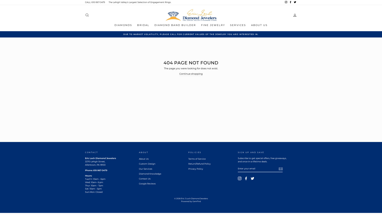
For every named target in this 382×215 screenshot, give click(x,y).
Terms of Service (197, 159)
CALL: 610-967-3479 (95, 2)
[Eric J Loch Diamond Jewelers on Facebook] (246, 178)
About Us (259, 25)
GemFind (196, 201)
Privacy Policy (195, 169)
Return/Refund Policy (199, 164)
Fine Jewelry (213, 25)
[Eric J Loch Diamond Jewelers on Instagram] (239, 178)
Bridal (143, 25)
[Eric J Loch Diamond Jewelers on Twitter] (252, 178)
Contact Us (145, 179)
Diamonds (123, 25)
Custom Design (147, 164)
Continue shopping (191, 73)
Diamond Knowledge (150, 174)
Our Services (145, 169)
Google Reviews (147, 183)
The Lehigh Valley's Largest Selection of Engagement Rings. (140, 2)
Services (238, 25)
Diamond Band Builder (175, 25)
